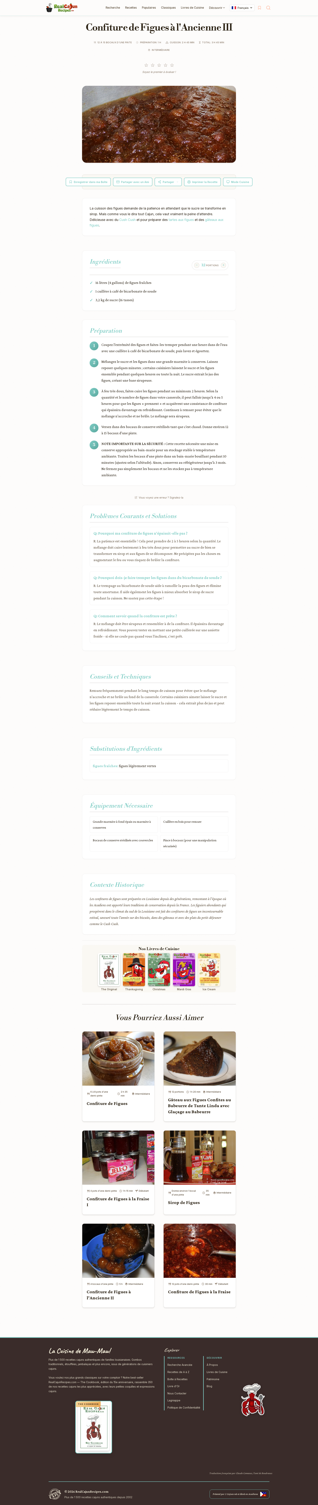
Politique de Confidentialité (183, 1407)
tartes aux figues (181, 220)
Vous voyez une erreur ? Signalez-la (161, 497)
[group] (210, 265)
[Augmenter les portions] (223, 265)
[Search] (268, 8)
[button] (159, 124)
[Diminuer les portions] (196, 265)
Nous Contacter (176, 1393)
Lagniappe (173, 1400)
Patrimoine (213, 1379)
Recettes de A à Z (178, 1372)
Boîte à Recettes (177, 1379)
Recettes (131, 7)
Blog (209, 1386)
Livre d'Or (173, 1386)
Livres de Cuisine (192, 7)
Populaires (149, 7)
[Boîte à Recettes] (259, 8)
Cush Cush (127, 220)
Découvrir (215, 8)
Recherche (113, 7)
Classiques (168, 7)
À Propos (212, 1364)
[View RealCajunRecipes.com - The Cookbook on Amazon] (93, 1427)
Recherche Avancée (179, 1364)
